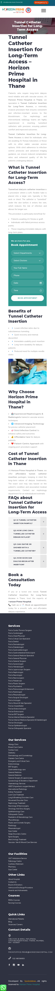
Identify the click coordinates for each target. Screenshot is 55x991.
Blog (10, 922)
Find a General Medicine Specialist (21, 656)
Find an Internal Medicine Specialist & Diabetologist (27, 720)
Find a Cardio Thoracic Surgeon (20, 630)
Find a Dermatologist (16, 644)
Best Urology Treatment (17, 839)
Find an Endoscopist (15, 711)
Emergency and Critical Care (18, 761)
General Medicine (14, 772)
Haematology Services (16, 784)
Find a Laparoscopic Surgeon (19, 670)
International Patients (16, 919)
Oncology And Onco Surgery (19, 809)
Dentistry (11, 753)
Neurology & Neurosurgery (18, 806)
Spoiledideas (30, 981)
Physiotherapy (13, 820)
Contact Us (12, 882)
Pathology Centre (14, 861)
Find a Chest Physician (16, 636)
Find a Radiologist (15, 692)
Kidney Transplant (15, 792)
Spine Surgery (13, 837)
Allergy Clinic (13, 744)
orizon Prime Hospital (20, 601)
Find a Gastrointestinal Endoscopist (21, 653)
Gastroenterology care (16, 770)
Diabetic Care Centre (16, 758)
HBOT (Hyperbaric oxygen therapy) (21, 786)
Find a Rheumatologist (16, 695)
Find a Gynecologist (15, 664)
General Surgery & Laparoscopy (20, 778)
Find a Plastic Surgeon (16, 684)
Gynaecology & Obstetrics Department (22, 781)
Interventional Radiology (17, 789)
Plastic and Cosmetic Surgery (19, 823)
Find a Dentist (13, 642)
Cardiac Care (13, 750)
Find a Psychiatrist (15, 686)
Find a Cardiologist (15, 633)
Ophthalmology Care (16, 811)
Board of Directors (15, 885)
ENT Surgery (13, 767)
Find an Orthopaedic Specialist (19, 728)
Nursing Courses (14, 903)
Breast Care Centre (15, 747)
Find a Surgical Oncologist (18, 697)
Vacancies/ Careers (15, 924)
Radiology (12, 825)
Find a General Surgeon (17, 661)
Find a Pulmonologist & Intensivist (21, 689)
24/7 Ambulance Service (17, 858)
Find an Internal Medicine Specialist (21, 717)
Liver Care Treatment (16, 795)
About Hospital (14, 879)
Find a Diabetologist (16, 647)
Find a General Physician (17, 658)
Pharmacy (12, 867)
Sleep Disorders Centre (17, 834)
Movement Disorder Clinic (18, 800)
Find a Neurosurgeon (16, 678)
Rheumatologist (14, 828)
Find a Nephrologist (15, 672)
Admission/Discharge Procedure (20, 888)
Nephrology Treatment (16, 803)
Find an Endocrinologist (17, 709)
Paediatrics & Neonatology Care (20, 817)
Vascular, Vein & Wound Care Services (22, 842)
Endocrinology (13, 764)
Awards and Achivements (18, 890)
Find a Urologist (14, 700)
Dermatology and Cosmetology (20, 756)
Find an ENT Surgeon (16, 714)
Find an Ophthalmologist (17, 725)
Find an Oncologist (15, 723)
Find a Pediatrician (15, 681)
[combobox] (27, 253)
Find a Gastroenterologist (18, 650)
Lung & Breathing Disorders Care (20, 797)
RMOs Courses (14, 900)
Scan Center (12, 831)
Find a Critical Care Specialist (19, 639)
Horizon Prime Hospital (29, 984)
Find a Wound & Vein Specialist (19, 703)
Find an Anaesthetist (15, 706)
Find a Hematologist (16, 667)
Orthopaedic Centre (15, 814)
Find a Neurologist (15, 675)
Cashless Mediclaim (15, 864)
